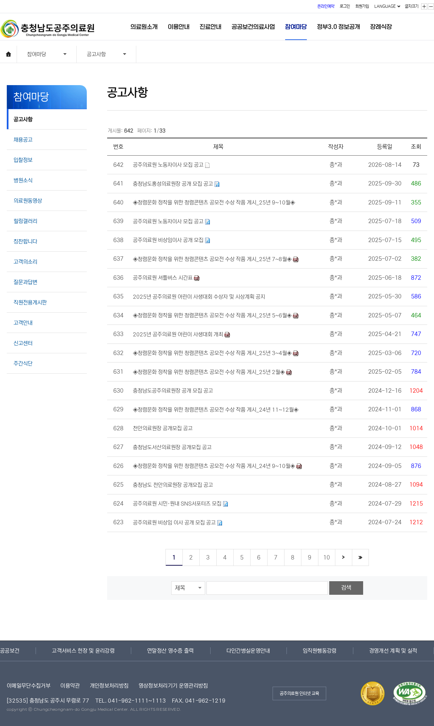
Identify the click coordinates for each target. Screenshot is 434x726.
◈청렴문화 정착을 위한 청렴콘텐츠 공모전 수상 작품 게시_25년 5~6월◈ (213, 315)
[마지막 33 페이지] (360, 557)
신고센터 (23, 343)
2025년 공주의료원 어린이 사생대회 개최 (178, 334)
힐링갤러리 (25, 221)
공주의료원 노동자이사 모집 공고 (169, 165)
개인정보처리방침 (109, 686)
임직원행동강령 (320, 651)
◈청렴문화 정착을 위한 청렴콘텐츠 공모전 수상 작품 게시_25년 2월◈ (209, 372)
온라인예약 (325, 6)
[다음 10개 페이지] (343, 557)
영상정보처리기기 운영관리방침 (173, 686)
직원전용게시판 (30, 302)
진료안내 (210, 27)
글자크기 (411, 6)
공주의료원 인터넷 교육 (299, 693)
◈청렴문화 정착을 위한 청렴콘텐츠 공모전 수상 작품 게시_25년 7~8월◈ (213, 259)
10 (326, 557)
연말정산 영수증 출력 (170, 651)
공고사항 (91, 55)
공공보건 (9, 651)
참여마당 (296, 27)
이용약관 (70, 686)
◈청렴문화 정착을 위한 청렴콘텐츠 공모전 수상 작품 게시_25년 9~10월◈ (214, 202)
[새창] (406, 686)
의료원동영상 (28, 201)
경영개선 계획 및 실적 (393, 651)
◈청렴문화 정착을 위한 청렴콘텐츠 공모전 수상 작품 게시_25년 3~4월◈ (213, 353)
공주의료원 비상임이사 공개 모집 (169, 240)
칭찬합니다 (25, 241)
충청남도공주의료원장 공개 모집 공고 (173, 391)
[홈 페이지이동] (8, 54)
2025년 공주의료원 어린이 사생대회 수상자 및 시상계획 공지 (199, 297)
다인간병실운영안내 (248, 651)
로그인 (345, 6)
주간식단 (23, 363)
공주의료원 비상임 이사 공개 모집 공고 (175, 522)
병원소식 (23, 180)
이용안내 (179, 27)
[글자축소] (431, 6)
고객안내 (23, 323)
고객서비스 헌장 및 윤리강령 (83, 651)
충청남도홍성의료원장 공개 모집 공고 (173, 184)
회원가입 (362, 6)
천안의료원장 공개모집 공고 (163, 428)
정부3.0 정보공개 (338, 27)
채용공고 (23, 140)
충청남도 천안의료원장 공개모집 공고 (173, 485)
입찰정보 (23, 160)
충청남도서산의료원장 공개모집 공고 (172, 447)
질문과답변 (25, 282)
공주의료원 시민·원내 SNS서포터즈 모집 (178, 504)
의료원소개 (144, 27)
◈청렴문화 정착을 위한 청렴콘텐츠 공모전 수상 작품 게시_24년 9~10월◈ (214, 466)
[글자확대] (424, 6)
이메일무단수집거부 (29, 686)
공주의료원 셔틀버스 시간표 (163, 278)
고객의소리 (25, 262)
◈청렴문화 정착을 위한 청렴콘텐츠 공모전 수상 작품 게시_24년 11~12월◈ (215, 410)
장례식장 (381, 27)
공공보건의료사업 (253, 27)
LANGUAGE (385, 6)
